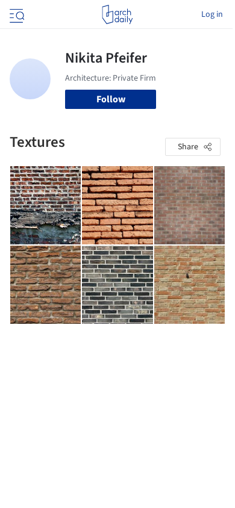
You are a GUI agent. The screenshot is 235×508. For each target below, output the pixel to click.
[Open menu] (15, 14)
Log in (212, 14)
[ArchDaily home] (117, 14)
